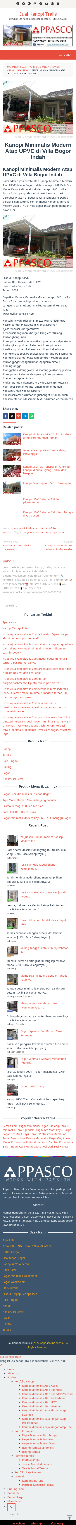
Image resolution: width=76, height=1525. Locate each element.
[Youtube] (47, 4)
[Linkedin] (41, 4)
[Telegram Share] (25, 416)
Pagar (6, 773)
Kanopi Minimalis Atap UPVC (29, 528)
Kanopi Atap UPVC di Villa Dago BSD (17, 545)
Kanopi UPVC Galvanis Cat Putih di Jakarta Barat (44, 500)
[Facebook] (18, 4)
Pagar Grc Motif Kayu (49, 1130)
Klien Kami (9, 1270)
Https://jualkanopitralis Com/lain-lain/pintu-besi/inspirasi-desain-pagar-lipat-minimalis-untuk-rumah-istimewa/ (34, 707)
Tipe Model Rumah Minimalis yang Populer (29, 800)
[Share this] (5, 416)
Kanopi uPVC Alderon (16, 1264)
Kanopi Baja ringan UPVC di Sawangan (47, 483)
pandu (8, 561)
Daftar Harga (11, 1252)
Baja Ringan (10, 761)
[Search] (11, 1507)
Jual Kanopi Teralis (18, 1343)
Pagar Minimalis (29, 1126)
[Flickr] (52, 4)
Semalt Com (10, 1126)
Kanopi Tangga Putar (16, 628)
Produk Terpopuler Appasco (20, 1294)
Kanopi (7, 749)
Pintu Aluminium (36, 1142)
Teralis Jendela (25, 1130)
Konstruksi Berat (13, 779)
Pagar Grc (55, 1138)
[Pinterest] (29, 4)
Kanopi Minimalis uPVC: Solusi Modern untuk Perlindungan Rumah (47, 436)
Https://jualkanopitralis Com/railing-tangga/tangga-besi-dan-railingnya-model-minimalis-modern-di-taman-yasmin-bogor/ (38, 648)
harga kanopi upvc (33, 532)
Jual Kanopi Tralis (38, 14)
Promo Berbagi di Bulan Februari (23, 806)
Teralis (7, 755)
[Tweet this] (12, 416)
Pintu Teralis (10, 1288)
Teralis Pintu (38, 1134)
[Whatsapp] (31, 416)
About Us (8, 1240)
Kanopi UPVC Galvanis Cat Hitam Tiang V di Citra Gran (48, 513)
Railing (7, 767)
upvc (61, 532)
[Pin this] (18, 416)
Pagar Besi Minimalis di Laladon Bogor (27, 794)
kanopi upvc (51, 532)
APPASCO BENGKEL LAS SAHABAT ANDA (27, 1246)
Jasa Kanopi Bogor (14, 1258)
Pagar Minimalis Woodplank (20, 1276)
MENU (66, 54)
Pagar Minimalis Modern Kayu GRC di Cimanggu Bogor (37, 818)
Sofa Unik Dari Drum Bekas (19, 812)
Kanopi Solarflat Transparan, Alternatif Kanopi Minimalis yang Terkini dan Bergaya (47, 470)
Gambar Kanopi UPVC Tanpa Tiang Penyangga (44, 452)
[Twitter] (23, 4)
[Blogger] (58, 4)
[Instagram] (35, 4)
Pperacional (10, 622)
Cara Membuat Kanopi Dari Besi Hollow (43, 1146)
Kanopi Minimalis (37, 1138)
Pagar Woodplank (14, 1282)
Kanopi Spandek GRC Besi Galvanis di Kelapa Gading (59, 545)
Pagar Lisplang (50, 1126)
